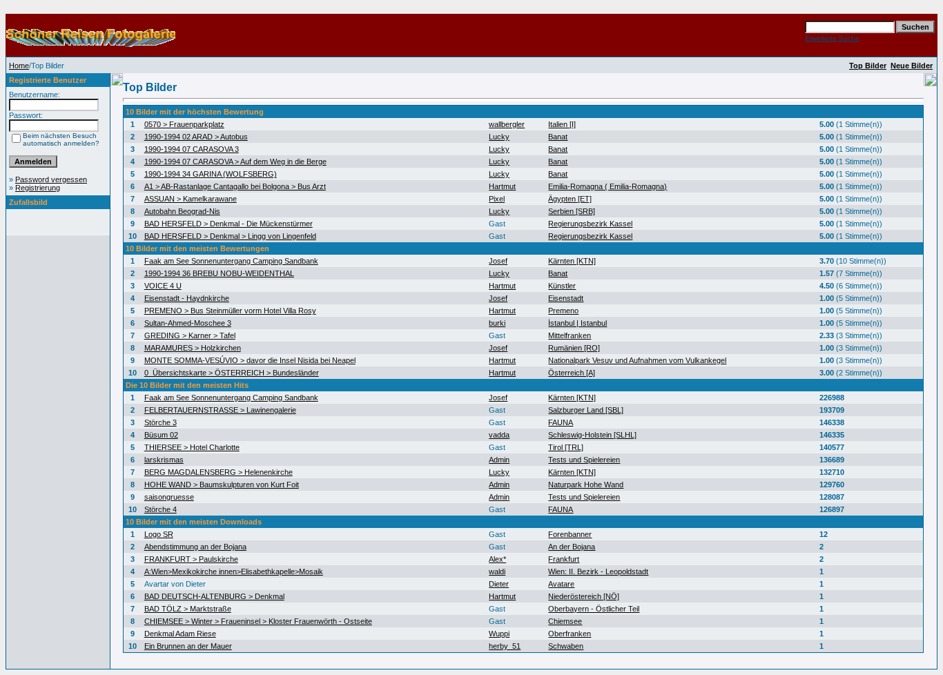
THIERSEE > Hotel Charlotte (192, 447)
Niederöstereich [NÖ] (583, 596)
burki (497, 323)
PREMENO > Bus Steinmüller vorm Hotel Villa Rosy (230, 310)
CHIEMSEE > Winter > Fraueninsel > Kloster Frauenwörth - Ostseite (258, 621)
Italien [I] (562, 124)
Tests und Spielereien (584, 460)
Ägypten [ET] (570, 199)
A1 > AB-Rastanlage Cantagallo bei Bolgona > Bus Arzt (235, 186)
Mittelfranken (569, 335)
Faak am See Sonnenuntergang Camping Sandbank (231, 261)
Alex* (497, 559)
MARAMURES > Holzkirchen (192, 348)
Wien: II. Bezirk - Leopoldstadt (598, 571)
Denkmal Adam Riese (180, 633)
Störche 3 (160, 422)
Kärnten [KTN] (572, 261)
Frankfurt (563, 559)
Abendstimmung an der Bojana (195, 546)
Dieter (499, 584)
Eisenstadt (565, 298)
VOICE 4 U (163, 286)
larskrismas (164, 460)
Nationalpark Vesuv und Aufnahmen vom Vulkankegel (637, 360)
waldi (497, 571)
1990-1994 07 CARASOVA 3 (191, 149)
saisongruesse (169, 497)
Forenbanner (570, 534)
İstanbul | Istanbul (577, 323)
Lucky (499, 137)
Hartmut (502, 186)
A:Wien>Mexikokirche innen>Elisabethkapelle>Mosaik (233, 571)
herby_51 (505, 646)
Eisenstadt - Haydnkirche (186, 298)
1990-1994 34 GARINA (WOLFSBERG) (210, 174)
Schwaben (565, 646)
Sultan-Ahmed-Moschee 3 (187, 323)
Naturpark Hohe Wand (585, 484)
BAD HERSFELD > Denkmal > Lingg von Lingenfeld (230, 236)
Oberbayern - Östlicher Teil (593, 609)
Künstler (562, 286)
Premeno (563, 310)
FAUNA (560, 422)
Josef (498, 261)
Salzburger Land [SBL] (585, 410)
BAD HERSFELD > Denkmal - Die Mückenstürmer (228, 223)
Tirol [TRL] (565, 447)
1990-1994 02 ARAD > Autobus (196, 137)
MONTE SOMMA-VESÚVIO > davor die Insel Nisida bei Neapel (250, 360)
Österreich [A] (571, 373)
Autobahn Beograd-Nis (182, 211)
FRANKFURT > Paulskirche (191, 559)
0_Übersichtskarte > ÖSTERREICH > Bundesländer (231, 373)
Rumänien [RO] (574, 348)
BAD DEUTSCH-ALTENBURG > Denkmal (214, 596)
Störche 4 (160, 509)
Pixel (497, 199)
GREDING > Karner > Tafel (189, 335)
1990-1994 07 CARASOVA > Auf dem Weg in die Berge (235, 161)
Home (19, 65)
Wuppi (499, 633)
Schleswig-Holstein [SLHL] (592, 435)
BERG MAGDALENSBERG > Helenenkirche (218, 472)
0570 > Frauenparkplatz (184, 124)
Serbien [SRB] (571, 211)
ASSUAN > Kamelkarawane (190, 199)
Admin (499, 460)
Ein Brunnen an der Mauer (188, 646)
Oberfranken (569, 633)
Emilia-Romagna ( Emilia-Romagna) (607, 186)
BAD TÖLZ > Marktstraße (187, 609)
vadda (499, 435)
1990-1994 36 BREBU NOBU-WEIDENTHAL (219, 273)
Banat (557, 137)
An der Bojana (571, 546)
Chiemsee (565, 621)
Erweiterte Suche (832, 38)
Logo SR (158, 534)
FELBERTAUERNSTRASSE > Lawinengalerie (220, 410)
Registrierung (37, 188)
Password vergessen (51, 179)
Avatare (561, 584)
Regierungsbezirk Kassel (590, 223)
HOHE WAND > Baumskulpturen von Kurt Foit (221, 484)
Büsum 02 (161, 435)
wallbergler (507, 124)
